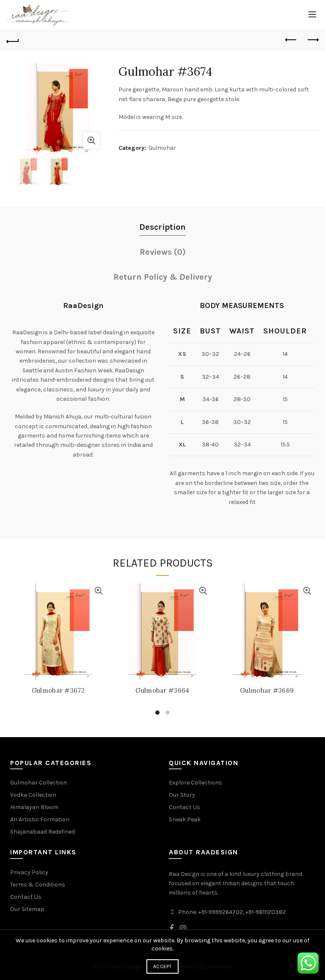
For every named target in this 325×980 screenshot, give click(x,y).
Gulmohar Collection (38, 782)
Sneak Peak (185, 819)
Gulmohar (162, 147)
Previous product (291, 40)
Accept (162, 966)
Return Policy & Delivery (162, 277)
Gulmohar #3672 (58, 690)
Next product (312, 40)
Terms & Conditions (37, 884)
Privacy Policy (29, 872)
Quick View (98, 591)
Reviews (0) (163, 252)
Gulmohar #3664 (162, 690)
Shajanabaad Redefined (42, 831)
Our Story (182, 794)
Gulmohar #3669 (267, 690)
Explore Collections (195, 782)
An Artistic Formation (39, 819)
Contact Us (184, 807)
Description (162, 227)
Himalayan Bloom (34, 807)
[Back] (12, 40)
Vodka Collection (33, 794)
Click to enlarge (91, 140)
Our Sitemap (27, 909)
